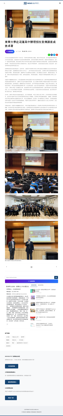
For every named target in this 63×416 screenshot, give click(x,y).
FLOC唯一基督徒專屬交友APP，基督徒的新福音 (46, 290)
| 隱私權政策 (34, 412)
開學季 (22, 337)
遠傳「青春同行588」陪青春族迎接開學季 (45, 317)
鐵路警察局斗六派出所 (22, 343)
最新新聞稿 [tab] (40, 285)
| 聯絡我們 (39, 412)
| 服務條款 (28, 412)
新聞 (24, 51)
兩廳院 (7, 340)
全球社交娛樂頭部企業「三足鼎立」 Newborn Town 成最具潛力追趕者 (44, 324)
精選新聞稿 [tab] (33, 285)
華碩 (13, 343)
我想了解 (11, 398)
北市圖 (7, 337)
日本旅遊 (21, 340)
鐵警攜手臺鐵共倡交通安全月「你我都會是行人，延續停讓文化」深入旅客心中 (45, 303)
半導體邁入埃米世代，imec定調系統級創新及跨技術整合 (46, 296)
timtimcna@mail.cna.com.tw (19, 294)
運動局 (7, 343)
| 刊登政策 (24, 412)
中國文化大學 (15, 337)
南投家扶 (8, 346)
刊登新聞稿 (11, 366)
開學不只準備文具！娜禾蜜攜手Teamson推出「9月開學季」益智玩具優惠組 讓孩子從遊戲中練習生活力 (46, 310)
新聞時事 (29, 51)
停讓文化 (14, 340)
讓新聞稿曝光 (12, 382)
